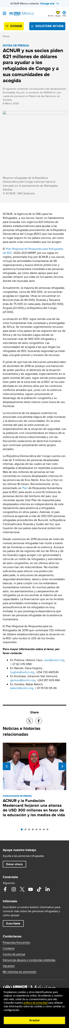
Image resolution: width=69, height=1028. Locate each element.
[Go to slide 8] (48, 830)
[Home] (21, 14)
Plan (25, 488)
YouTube (30, 889)
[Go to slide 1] (22, 830)
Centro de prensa (14, 954)
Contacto (9, 948)
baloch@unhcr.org (21, 688)
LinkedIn (47, 889)
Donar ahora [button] (14, 864)
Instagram (13, 889)
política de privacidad (36, 1003)
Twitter (22, 889)
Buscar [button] (51, 15)
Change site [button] (47, 3)
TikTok (39, 889)
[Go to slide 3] (30, 830)
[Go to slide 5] (37, 830)
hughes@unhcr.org (22, 672)
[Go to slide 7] (45, 830)
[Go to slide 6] (41, 830)
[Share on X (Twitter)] (29, 721)
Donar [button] (57, 15)
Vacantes (9, 966)
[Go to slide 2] (26, 830)
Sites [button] (64, 15)
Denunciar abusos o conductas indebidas (29, 960)
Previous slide (6, 766)
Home (6, 36)
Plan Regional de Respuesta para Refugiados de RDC (33, 251)
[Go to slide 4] (34, 830)
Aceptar (34, 1020)
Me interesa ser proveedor (19, 972)
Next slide (62, 766)
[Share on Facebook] (39, 721)
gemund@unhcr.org (22, 680)
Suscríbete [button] (13, 923)
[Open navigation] (4, 13)
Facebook (5, 889)
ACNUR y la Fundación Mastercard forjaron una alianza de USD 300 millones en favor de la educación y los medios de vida (34, 808)
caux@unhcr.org (54, 660)
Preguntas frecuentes (16, 943)
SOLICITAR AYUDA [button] (49, 26)
